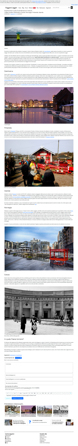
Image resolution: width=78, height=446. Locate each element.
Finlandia (8, 128)
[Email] (45, 393)
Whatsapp (8, 435)
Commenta (18, 357)
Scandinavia (19, 355)
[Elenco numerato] (40, 393)
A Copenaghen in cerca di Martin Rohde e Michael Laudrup (34, 84)
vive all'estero (47, 51)
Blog (23, 8)
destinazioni (13, 355)
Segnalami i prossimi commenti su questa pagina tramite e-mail (21, 395)
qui (35, 204)
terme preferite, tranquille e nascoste (21, 197)
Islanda (7, 191)
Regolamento (43, 440)
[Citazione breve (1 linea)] (29, 393)
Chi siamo (42, 438)
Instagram (8, 440)
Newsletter (8, 441)
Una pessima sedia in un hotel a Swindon (57, 422)
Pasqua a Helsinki (50, 137)
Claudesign (47, 442)
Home (20, 8)
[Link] (48, 393)
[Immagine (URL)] (32, 393)
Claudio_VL (12, 14)
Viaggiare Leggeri (11, 7)
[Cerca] (69, 7)
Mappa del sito (43, 437)
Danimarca (8, 71)
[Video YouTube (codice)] (34, 393)
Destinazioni (42, 8)
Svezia (6, 275)
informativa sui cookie (41, 2)
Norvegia (8, 208)
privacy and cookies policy (38, 1)
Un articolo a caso (37, 420)
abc (15, 393)
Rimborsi (32, 8)
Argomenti (48, 8)
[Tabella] (43, 393)
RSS (7, 442)
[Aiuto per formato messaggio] (70, 393)
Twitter (8, 437)
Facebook (8, 438)
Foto (38, 8)
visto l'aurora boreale (28, 212)
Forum (26, 8)
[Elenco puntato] (37, 393)
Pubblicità (42, 441)
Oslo (72, 211)
